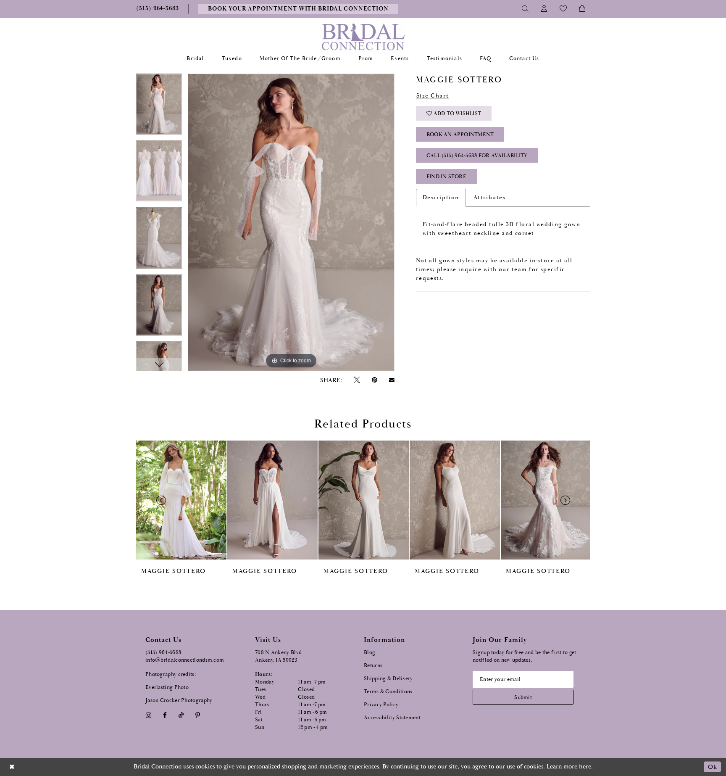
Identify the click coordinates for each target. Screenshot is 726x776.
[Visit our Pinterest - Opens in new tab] (197, 715)
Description (441, 197)
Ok (712, 767)
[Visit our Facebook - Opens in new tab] (165, 715)
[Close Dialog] (12, 767)
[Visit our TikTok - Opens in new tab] (181, 715)
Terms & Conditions (388, 691)
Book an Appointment (460, 134)
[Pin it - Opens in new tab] (374, 380)
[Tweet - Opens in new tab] (356, 380)
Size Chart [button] (432, 96)
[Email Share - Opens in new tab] (392, 380)
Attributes (489, 197)
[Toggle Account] (544, 9)
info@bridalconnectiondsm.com (184, 660)
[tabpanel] (159, 107)
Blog (369, 652)
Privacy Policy (381, 704)
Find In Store (446, 176)
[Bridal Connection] (363, 36)
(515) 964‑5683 (163, 652)
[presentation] (181, 500)
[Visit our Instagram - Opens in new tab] (148, 715)
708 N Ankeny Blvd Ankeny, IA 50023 (278, 656)
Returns (373, 665)
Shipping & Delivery (388, 678)
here (585, 767)
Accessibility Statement (392, 717)
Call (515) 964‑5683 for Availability (477, 155)
